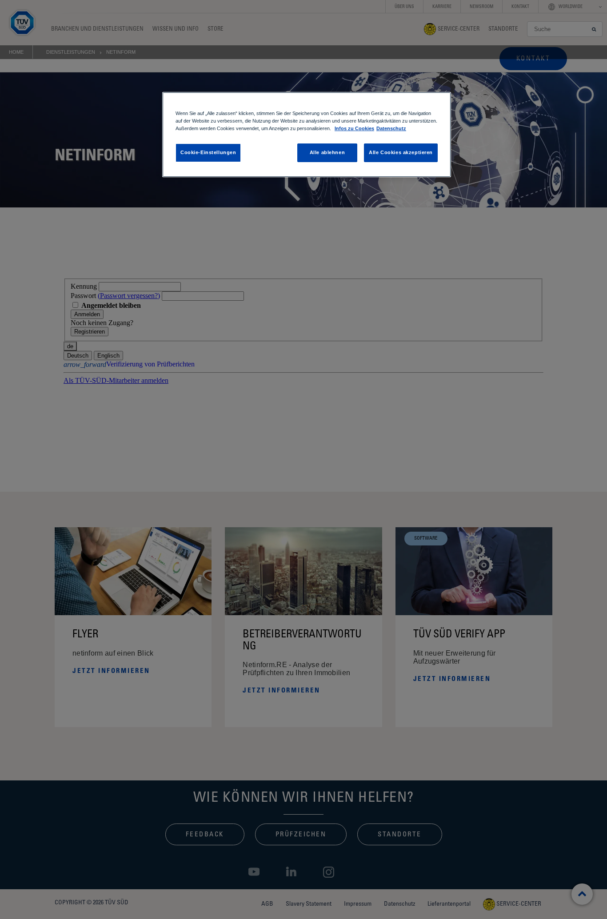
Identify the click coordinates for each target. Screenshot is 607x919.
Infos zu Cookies (354, 128)
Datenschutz (391, 128)
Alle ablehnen (327, 152)
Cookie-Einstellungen (208, 152)
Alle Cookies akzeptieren (401, 152)
